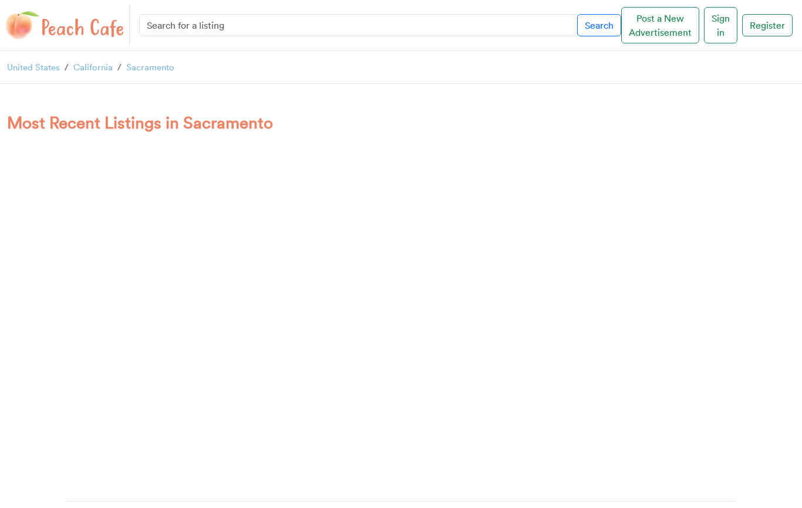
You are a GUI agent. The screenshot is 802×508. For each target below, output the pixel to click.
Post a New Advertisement (660, 25)
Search (599, 25)
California (93, 67)
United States (33, 67)
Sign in (721, 25)
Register (767, 25)
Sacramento (150, 67)
